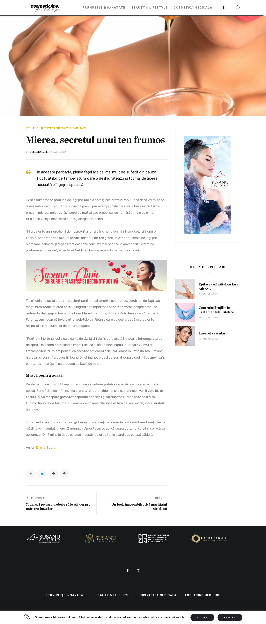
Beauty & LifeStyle (39, 128)
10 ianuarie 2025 (208, 338)
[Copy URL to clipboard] (65, 474)
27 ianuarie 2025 (208, 294)
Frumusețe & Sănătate (70, 128)
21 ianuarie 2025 (208, 317)
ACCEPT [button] (202, 617)
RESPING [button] (229, 617)
